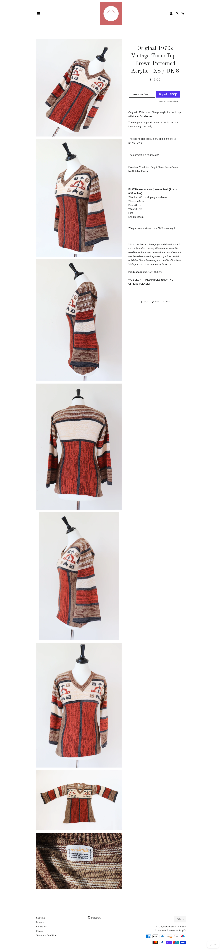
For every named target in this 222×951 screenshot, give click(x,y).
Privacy (39, 931)
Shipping (40, 917)
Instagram (96, 917)
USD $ (178, 919)
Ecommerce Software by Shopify (170, 930)
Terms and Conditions (46, 935)
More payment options (168, 101)
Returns (39, 922)
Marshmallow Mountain (174, 926)
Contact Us (41, 926)
